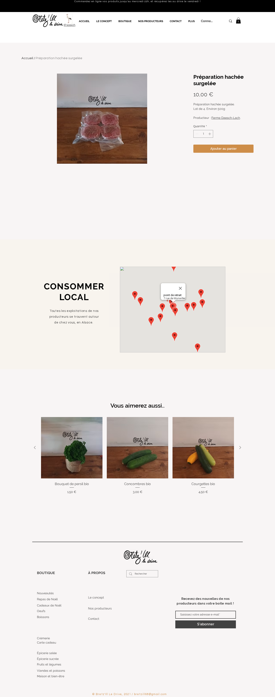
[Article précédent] (34, 447)
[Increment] (210, 134)
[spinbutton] (203, 134)
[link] (238, 20)
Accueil (27, 58)
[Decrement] (196, 134)
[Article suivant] (240, 447)
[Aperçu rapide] (71, 447)
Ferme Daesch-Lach (225, 117)
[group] (137, 455)
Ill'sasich (69, 25)
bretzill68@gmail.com (150, 694)
